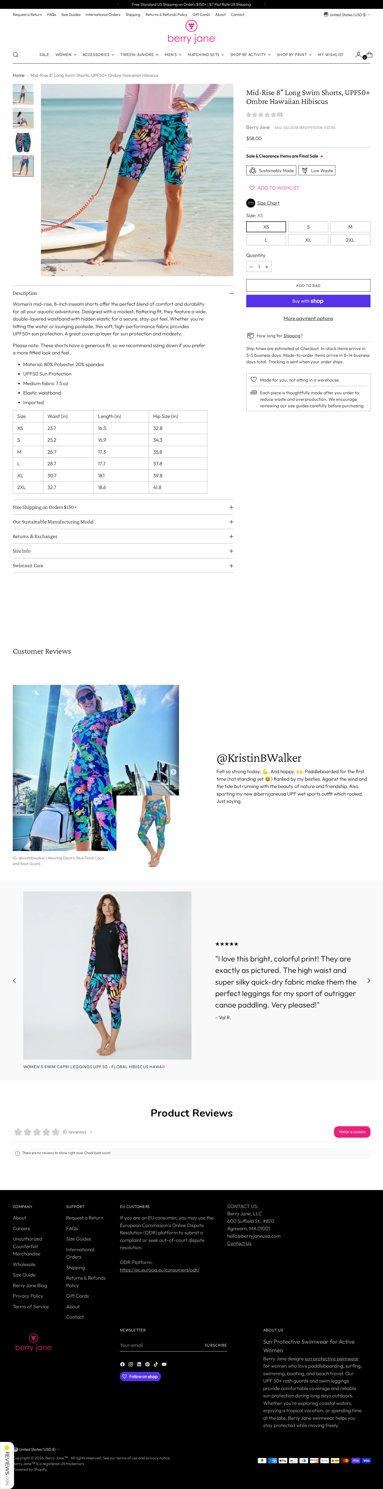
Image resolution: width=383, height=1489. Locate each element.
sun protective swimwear (332, 1358)
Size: (254, 215)
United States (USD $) (348, 14)
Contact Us (239, 1243)
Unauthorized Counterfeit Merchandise (27, 1246)
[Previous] (118, 4)
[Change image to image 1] (23, 94)
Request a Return (84, 1218)
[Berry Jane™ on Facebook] (123, 1365)
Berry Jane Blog (30, 1285)
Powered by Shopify (30, 1469)
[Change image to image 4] (23, 166)
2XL (350, 240)
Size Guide (24, 1275)
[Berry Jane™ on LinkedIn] (140, 1365)
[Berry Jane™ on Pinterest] (148, 1365)
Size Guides (78, 1239)
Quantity (255, 255)
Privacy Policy (28, 1296)
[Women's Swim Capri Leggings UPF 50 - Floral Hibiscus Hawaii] (107, 975)
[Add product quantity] (266, 266)
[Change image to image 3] (23, 142)
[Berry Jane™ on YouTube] (165, 1365)
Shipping (291, 335)
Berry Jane (258, 127)
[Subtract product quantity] (251, 266)
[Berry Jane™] (191, 32)
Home (18, 75)
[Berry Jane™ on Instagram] (131, 1365)
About (19, 1218)
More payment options (308, 318)
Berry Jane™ (57, 1457)
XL (308, 240)
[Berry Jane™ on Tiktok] (156, 1365)
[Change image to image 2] (23, 118)
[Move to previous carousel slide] (354, 618)
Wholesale (24, 1264)
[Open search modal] (15, 54)
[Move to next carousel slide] (366, 618)
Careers (21, 1228)
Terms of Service (31, 1306)
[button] (308, 203)
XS (266, 227)
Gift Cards (77, 1296)
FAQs (72, 1228)
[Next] (265, 4)
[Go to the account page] (356, 54)
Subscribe (216, 1345)
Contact (75, 1317)
